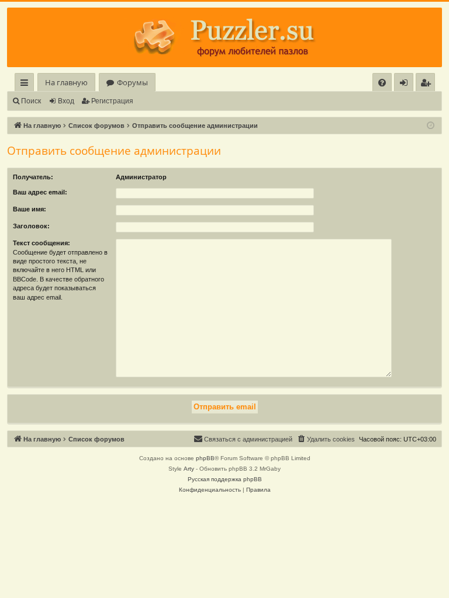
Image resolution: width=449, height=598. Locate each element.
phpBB (205, 458)
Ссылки (26, 84)
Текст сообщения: (41, 242)
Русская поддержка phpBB (225, 479)
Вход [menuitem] (406, 84)
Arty (189, 468)
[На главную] (224, 37)
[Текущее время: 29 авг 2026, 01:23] (430, 126)
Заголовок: (31, 226)
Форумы (132, 82)
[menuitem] (382, 83)
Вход (66, 101)
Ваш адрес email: (40, 192)
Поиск (31, 101)
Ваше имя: (29, 209)
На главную (66, 82)
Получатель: (33, 176)
